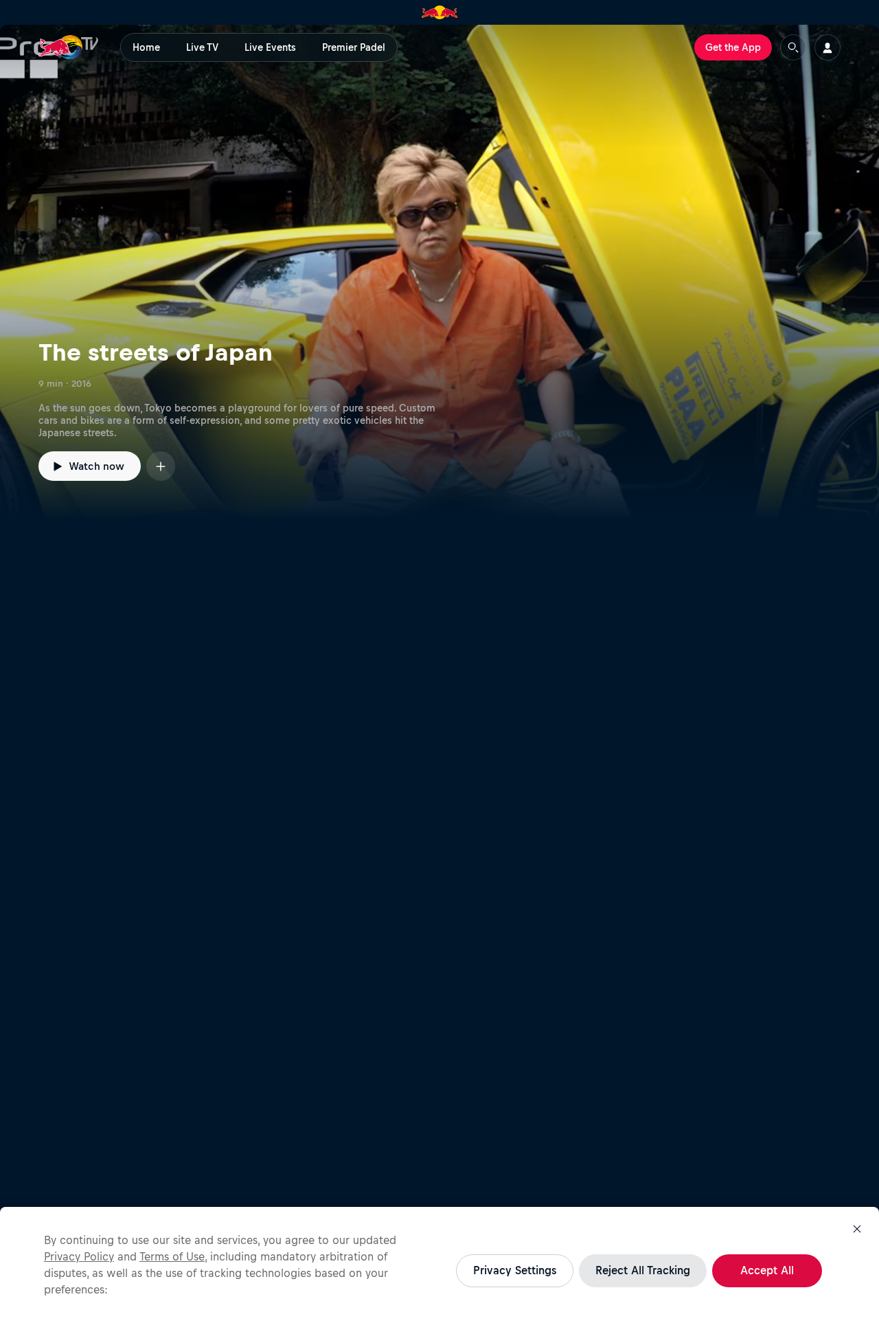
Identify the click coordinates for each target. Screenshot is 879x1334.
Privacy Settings (514, 1270)
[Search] (793, 47)
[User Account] (827, 47)
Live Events (270, 47)
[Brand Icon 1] (440, 12)
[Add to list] (160, 466)
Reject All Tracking (642, 1270)
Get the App (733, 47)
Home (146, 47)
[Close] (857, 1229)
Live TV (202, 47)
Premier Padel (353, 47)
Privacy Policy (79, 1256)
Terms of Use (172, 1256)
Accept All (767, 1270)
